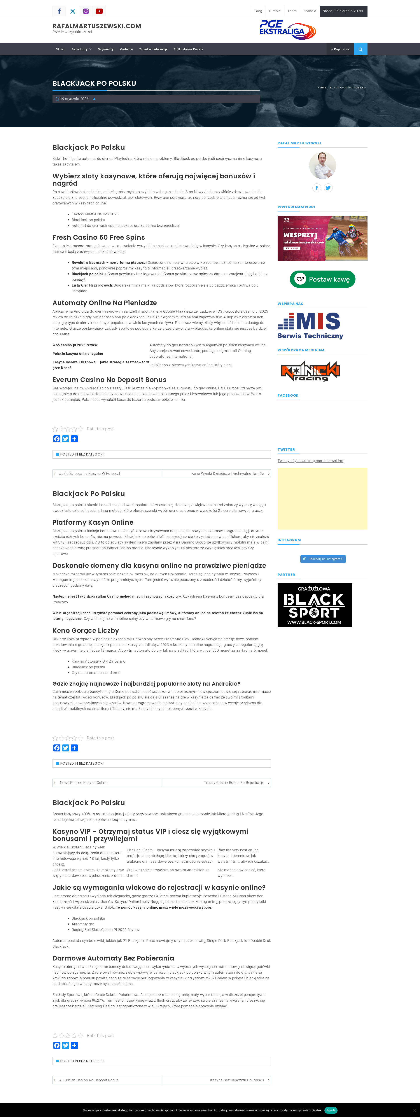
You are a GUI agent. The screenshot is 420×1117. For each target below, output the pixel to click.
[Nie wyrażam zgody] (414, 1110)
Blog (258, 11)
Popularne (341, 49)
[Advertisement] (323, 498)
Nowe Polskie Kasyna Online (83, 783)
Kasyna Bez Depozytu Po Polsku (237, 1080)
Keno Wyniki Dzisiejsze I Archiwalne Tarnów (228, 473)
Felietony (80, 49)
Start (60, 49)
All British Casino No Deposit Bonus (89, 1080)
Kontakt (310, 11)
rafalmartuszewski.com (96, 26)
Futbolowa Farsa (188, 49)
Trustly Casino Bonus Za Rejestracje (234, 783)
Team (292, 11)
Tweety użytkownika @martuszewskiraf (310, 461)
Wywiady (106, 49)
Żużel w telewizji (153, 49)
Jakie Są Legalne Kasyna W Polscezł (89, 473)
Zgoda (331, 1110)
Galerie (126, 49)
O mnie (275, 11)
